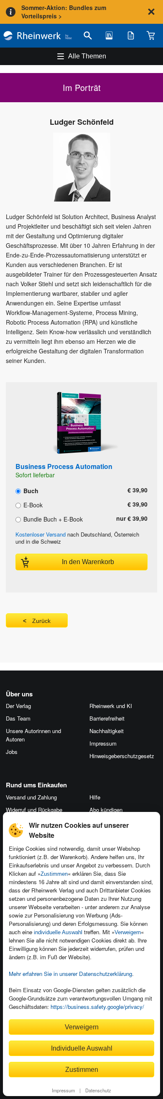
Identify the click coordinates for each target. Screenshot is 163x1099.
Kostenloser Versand (40, 534)
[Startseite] (37, 35)
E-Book (32, 504)
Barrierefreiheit (107, 718)
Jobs (12, 752)
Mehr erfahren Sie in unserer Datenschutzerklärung (70, 974)
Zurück (41, 621)
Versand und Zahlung (31, 797)
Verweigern (128, 932)
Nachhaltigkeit (106, 731)
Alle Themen (87, 56)
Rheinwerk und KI (110, 706)
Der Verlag (18, 706)
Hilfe (94, 797)
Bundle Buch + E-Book (52, 518)
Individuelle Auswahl (81, 1048)
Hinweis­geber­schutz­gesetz (121, 756)
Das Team (18, 718)
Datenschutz (98, 1090)
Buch (30, 490)
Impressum (63, 1090)
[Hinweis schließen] (151, 12)
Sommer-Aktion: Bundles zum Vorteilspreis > (63, 11)
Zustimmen (54, 874)
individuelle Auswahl (58, 932)
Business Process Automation (63, 466)
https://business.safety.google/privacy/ (97, 1007)
